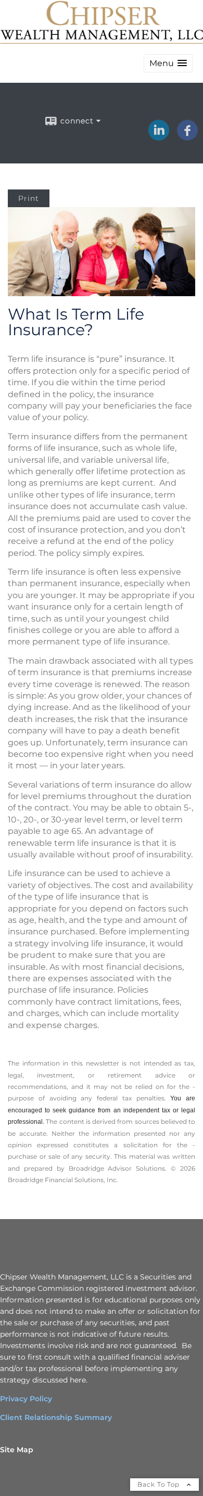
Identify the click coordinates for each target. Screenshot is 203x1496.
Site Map (16, 1449)
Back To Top (159, 1484)
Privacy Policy (26, 1398)
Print (28, 198)
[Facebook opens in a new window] (187, 137)
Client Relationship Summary (56, 1417)
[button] (168, 63)
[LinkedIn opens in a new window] (158, 137)
